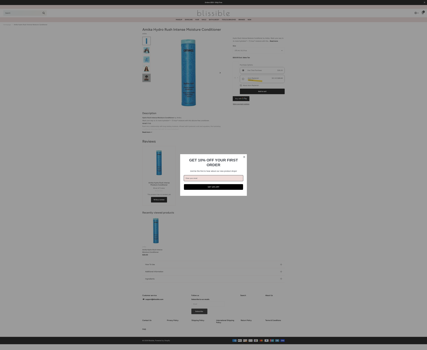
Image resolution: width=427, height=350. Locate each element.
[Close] (244, 157)
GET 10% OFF (213, 187)
